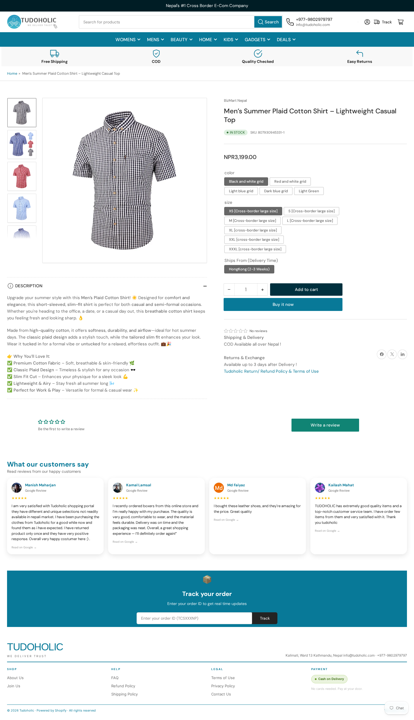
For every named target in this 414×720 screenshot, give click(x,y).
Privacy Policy (223, 686)
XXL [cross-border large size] (254, 239)
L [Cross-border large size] (310, 220)
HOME (205, 40)
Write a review (325, 425)
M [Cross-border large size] (252, 220)
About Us (15, 677)
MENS (153, 40)
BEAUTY (179, 40)
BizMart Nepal (235, 100)
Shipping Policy (124, 694)
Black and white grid (246, 181)
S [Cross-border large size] (311, 211)
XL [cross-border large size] (253, 230)
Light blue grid (241, 191)
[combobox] (181, 21)
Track (265, 618)
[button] (236, 331)
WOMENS (125, 40)
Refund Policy (123, 686)
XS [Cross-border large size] (253, 211)
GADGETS (255, 40)
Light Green (309, 191)
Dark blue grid (276, 191)
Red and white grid (290, 181)
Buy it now (283, 304)
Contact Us (221, 694)
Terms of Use (223, 677)
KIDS (228, 40)
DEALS (284, 40)
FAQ (115, 677)
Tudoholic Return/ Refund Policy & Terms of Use (271, 371)
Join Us (13, 686)
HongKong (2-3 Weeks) (249, 269)
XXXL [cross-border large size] (255, 249)
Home (12, 73)
